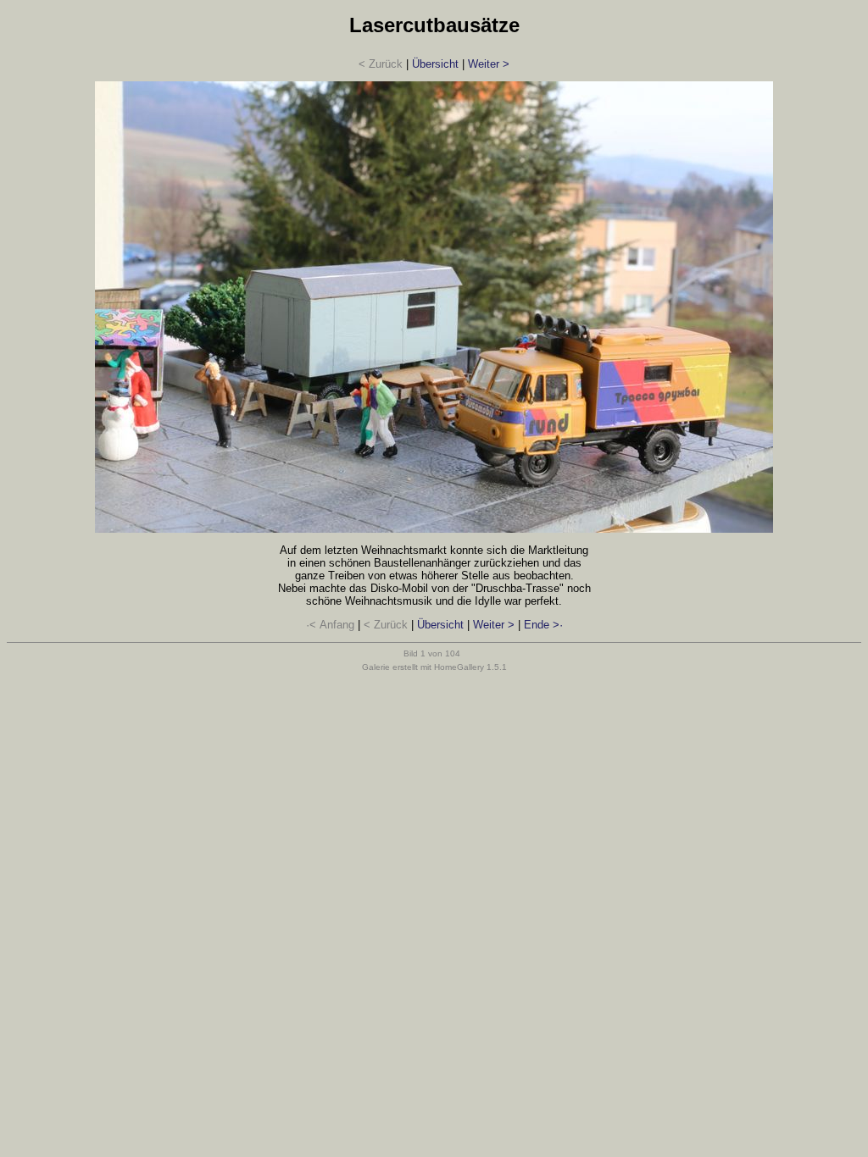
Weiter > (488, 64)
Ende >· (543, 624)
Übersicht (435, 64)
